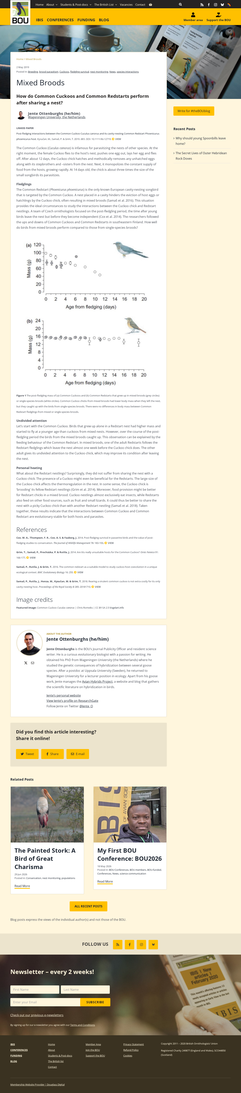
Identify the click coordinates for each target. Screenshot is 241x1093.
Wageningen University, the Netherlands (56, 117)
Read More (22, 886)
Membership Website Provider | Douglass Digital (37, 1084)
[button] (180, 4)
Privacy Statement (133, 1044)
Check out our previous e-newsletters (36, 1015)
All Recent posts (88, 906)
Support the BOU (95, 1055)
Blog (13, 1061)
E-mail (80, 754)
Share (54, 754)
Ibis (12, 1044)
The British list (56, 1061)
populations (68, 878)
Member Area (93, 1044)
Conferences (104, 873)
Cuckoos (64, 71)
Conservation (33, 878)
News (112, 71)
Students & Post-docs (60, 1055)
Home (19, 59)
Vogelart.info (117, 607)
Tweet (30, 754)
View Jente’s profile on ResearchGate (72, 701)
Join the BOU (93, 1050)
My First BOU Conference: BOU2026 (129, 854)
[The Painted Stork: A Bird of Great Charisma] (47, 789)
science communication (133, 873)
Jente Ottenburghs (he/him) (78, 639)
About (51, 1050)
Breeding (33, 71)
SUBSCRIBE (95, 1002)
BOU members (138, 869)
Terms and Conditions (82, 1025)
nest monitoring (99, 71)
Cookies (127, 1055)
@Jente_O (86, 706)
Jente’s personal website (64, 695)
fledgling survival (79, 71)
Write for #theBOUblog (194, 111)
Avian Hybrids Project (97, 681)
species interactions (128, 71)
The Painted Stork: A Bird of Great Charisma (45, 858)
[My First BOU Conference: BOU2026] (130, 789)
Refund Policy (131, 1050)
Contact (52, 1067)
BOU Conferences (119, 869)
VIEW (118, 139)
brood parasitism (48, 71)
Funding (16, 1055)
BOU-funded (154, 869)
